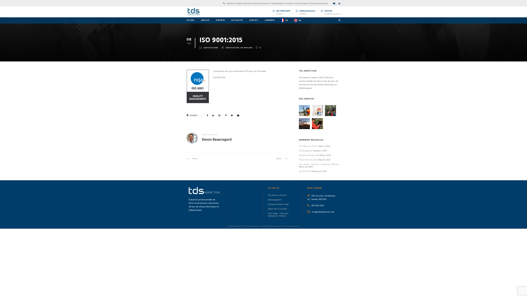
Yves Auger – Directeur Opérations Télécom (319, 164)
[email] (334, 3)
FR (287, 20)
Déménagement (306, 150)
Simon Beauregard (217, 140)
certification (232, 48)
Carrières (270, 20)
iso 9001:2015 (246, 48)
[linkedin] (339, 3)
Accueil (191, 20)
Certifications (210, 48)
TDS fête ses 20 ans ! (308, 146)
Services (205, 20)
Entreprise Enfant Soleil (309, 155)
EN (300, 20)
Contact (254, 20)
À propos (220, 20)
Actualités (237, 20)
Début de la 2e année (308, 160)
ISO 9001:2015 (305, 171)
